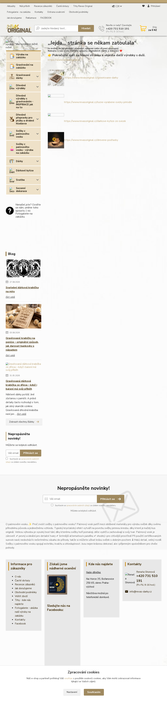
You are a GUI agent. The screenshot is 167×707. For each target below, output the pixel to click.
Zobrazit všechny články (21, 421)
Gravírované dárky (23, 76)
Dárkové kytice (25, 170)
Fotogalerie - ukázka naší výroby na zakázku (26, 611)
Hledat (86, 28)
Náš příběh (25, 6)
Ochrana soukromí (56, 12)
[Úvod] (19, 28)
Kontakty (39, 12)
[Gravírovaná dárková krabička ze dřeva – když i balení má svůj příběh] (23, 367)
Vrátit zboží (21, 596)
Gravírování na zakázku (24, 66)
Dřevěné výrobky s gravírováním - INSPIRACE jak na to (24, 101)
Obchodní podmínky (78, 12)
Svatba (20, 179)
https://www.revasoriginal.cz (64, 60)
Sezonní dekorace (21, 190)
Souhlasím (93, 692)
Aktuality (11, 6)
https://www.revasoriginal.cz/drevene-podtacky (91, 140)
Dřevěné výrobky (21, 87)
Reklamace (31, 17)
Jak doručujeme (14, 17)
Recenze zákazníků (43, 6)
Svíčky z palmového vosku (22, 133)
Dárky (19, 161)
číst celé (10, 297)
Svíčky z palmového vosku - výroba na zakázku (24, 148)
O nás (18, 576)
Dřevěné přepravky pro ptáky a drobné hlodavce (25, 119)
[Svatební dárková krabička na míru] (23, 269)
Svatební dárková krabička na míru (22, 289)
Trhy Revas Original (82, 6)
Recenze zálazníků (25, 584)
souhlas (68, 678)
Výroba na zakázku (22, 56)
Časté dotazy (62, 6)
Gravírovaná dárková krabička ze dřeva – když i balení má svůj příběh (21, 385)
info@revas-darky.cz (141, 591)
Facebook (20, 623)
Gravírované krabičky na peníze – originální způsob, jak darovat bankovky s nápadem (22, 344)
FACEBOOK (46, 17)
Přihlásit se (30, 453)
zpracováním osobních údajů (78, 505)
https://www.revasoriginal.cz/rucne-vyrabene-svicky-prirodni (98, 102)
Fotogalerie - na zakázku (18, 12)
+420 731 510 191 (117, 29)
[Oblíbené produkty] (143, 12)
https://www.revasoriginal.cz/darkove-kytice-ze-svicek (95, 121)
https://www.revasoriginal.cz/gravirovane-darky (91, 77)
